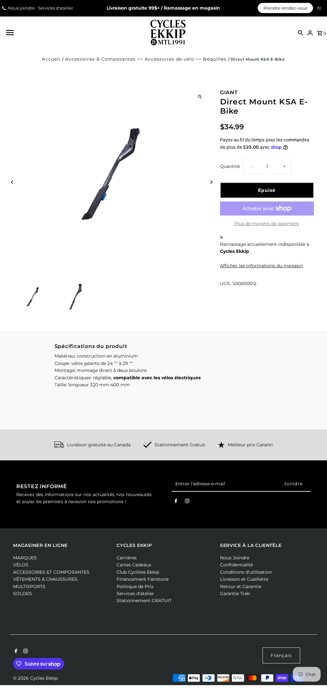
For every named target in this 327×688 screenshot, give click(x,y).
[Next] (211, 182)
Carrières (127, 558)
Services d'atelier (55, 8)
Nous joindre (21, 8)
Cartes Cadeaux (134, 565)
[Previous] (12, 182)
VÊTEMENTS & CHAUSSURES (45, 579)
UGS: (225, 283)
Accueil (51, 59)
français (281, 655)
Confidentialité (236, 565)
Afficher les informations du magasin (261, 265)
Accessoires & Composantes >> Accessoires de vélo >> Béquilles (145, 59)
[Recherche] (300, 32)
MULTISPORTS (29, 586)
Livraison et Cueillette (244, 579)
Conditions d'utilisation (246, 572)
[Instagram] (187, 502)
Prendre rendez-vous (285, 8)
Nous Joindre (234, 558)
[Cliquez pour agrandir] (200, 96)
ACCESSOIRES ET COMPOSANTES (51, 572)
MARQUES (25, 558)
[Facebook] (176, 502)
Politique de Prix (135, 586)
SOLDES (22, 593)
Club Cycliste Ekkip (138, 572)
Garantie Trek (235, 593)
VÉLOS (20, 565)
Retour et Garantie (240, 586)
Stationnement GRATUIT (144, 600)
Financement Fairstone (143, 579)
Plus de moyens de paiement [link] (266, 223)
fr (319, 8)
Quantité (230, 166)
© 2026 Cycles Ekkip (35, 678)
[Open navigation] (74, 33)
